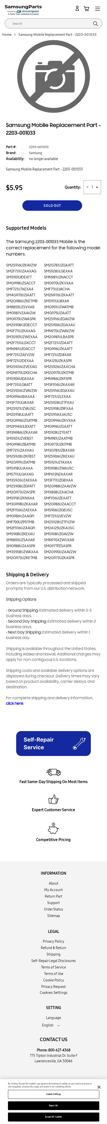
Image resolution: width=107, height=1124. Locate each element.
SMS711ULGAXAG (20, 474)
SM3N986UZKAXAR (21, 432)
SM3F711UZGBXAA (58, 480)
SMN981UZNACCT (58, 277)
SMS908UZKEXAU (20, 534)
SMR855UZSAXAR (20, 540)
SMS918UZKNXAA (20, 498)
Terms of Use (53, 973)
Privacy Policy (53, 941)
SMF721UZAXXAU (20, 450)
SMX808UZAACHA (59, 492)
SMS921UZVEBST (19, 438)
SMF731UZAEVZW (20, 355)
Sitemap (53, 915)
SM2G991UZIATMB (20, 462)
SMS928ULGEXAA (58, 271)
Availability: (15, 158)
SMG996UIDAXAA (20, 397)
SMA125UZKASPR (58, 361)
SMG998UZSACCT (21, 283)
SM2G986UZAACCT (60, 504)
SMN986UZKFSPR (58, 379)
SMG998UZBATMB (21, 444)
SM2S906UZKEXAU (59, 456)
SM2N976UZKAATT (59, 295)
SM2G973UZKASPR (59, 558)
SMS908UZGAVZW (59, 534)
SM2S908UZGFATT (20, 486)
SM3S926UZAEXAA (21, 480)
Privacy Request (53, 986)
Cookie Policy (53, 980)
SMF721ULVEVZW (57, 516)
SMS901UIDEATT (19, 277)
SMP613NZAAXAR (58, 474)
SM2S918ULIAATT (20, 415)
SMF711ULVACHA (57, 289)
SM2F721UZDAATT (58, 343)
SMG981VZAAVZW (21, 313)
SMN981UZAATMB (58, 438)
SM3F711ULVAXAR (20, 403)
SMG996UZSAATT (58, 427)
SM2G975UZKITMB (59, 373)
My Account (53, 889)
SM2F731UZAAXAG (21, 271)
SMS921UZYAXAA (58, 462)
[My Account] (78, 8)
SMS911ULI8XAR (56, 301)
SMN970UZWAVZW (59, 331)
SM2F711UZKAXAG (20, 331)
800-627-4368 (59, 1050)
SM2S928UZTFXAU (59, 403)
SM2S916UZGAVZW (59, 319)
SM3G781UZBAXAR (59, 450)
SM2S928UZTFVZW (59, 522)
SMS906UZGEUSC (58, 510)
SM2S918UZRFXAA (58, 409)
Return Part (53, 896)
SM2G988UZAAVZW (60, 486)
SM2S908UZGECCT (21, 325)
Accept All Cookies (53, 1116)
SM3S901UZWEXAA (22, 337)
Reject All (53, 1105)
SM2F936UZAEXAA (21, 510)
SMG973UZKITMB (58, 444)
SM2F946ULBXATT (21, 427)
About (53, 883)
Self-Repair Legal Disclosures (53, 960)
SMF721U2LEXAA (57, 397)
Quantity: (73, 187)
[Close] (99, 1087)
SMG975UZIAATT (57, 313)
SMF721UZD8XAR (57, 355)
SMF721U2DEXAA (20, 361)
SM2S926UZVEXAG (21, 367)
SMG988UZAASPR (20, 546)
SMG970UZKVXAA (58, 283)
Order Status (53, 909)
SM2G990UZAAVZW (60, 552)
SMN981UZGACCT (20, 349)
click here (14, 703)
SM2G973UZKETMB (21, 558)
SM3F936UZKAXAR (59, 385)
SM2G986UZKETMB (22, 301)
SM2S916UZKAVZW (21, 265)
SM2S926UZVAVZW (21, 391)
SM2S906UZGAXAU (59, 325)
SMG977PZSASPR (57, 546)
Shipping (53, 954)
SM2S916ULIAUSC (58, 415)
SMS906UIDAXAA (20, 379)
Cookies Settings (53, 1094)
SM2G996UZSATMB (21, 421)
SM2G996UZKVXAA (60, 421)
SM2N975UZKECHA (21, 373)
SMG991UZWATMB (59, 307)
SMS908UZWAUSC (59, 468)
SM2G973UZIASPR (20, 492)
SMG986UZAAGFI (20, 516)
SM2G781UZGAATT (59, 265)
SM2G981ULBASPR (59, 337)
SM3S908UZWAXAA (22, 552)
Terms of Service (53, 967)
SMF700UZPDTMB (20, 522)
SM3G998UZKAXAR (22, 504)
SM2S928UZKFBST (21, 456)
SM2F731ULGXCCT (21, 343)
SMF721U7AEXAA (20, 289)
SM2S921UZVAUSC (21, 409)
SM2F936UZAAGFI (20, 528)
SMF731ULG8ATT (19, 385)
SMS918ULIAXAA (19, 468)
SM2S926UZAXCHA (59, 367)
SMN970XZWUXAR (59, 540)
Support (53, 902)
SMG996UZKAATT (58, 349)
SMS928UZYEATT (57, 432)
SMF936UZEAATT (57, 498)
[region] (53, 1101)
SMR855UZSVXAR (20, 307)
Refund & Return (53, 947)
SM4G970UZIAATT (20, 295)
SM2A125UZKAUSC (59, 528)
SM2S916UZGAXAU (59, 391)
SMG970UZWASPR (21, 319)
